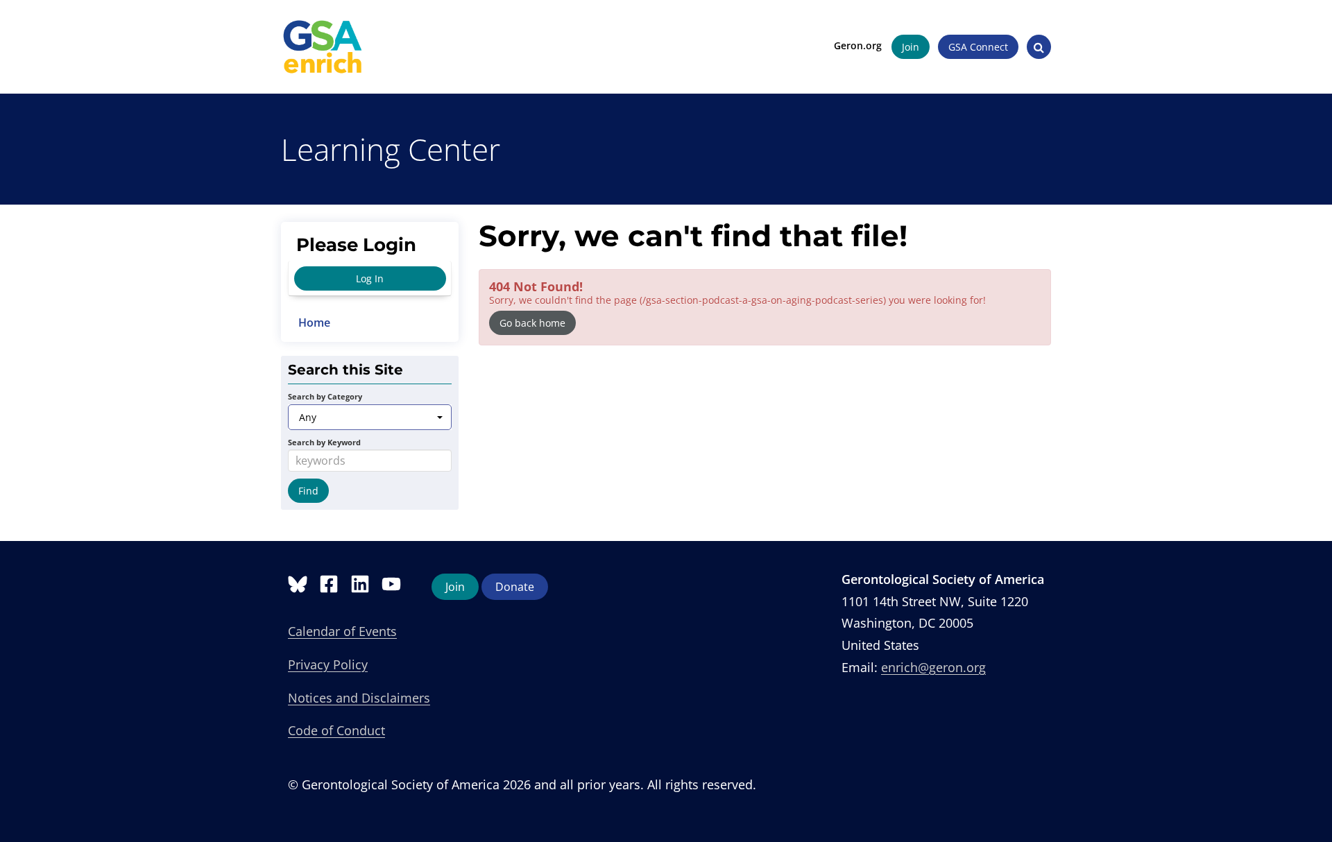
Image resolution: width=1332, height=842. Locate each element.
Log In (370, 278)
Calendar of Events (342, 631)
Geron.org (858, 45)
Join (910, 46)
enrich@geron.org (933, 667)
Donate (514, 586)
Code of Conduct (336, 730)
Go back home (532, 322)
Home (314, 322)
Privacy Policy (328, 664)
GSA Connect (978, 46)
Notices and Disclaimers (359, 697)
